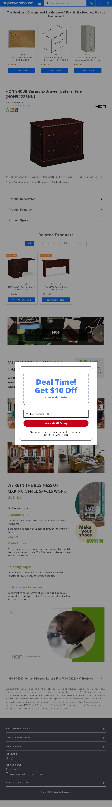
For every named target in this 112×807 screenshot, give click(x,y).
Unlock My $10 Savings (56, 423)
